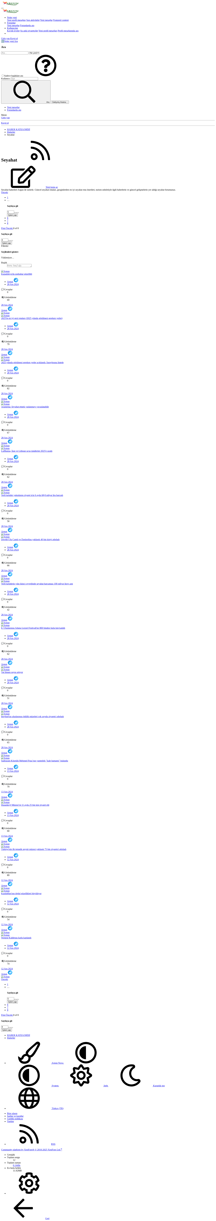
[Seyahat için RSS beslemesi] (40, 160)
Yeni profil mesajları (16, 20)
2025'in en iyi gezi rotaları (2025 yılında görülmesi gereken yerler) (31, 318)
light (105, 1085)
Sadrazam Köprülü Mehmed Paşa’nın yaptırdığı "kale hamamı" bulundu (34, 760)
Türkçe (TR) (57, 1108)
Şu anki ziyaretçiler (29, 30)
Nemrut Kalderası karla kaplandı (16, 937)
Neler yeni (12, 17)
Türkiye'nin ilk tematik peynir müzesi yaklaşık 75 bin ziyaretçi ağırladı (33, 849)
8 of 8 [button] (16, 228)
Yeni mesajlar (46, 20)
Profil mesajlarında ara (68, 30)
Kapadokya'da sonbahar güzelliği (16, 274)
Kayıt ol (5, 123)
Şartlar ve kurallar (15, 1116)
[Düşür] (17, 212)
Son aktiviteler (33, 20)
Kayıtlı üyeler (13, 30)
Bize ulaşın (12, 1113)
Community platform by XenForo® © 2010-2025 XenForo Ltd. (31, 1149)
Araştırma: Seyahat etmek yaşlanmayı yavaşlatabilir (25, 406)
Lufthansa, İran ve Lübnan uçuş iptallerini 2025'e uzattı (26, 451)
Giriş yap (5, 117)
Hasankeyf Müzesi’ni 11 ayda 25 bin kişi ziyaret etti (25, 805)
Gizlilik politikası (15, 1118)
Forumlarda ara (27, 25)
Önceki (4, 192)
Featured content (61, 20)
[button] (46, 75)
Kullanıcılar (12, 28)
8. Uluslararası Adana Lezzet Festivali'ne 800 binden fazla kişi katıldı (33, 628)
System (55, 1085)
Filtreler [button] (4, 246)
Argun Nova (57, 1063)
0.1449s (16, 1165)
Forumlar (11, 23)
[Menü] (2, 8)
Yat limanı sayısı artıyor (12, 672)
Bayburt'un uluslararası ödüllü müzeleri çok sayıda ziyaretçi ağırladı (32, 716)
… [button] (8, 200)
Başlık (4, 262)
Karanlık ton (159, 1085)
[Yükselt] (15, 212)
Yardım (10, 1121)
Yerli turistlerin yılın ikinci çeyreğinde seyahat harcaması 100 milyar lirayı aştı (37, 583)
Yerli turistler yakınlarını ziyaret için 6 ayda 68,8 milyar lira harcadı (32, 495)
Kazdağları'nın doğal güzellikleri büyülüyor (21, 893)
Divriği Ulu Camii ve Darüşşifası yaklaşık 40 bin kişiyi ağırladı (30, 539)
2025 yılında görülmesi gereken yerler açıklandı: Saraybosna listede (32, 362)
